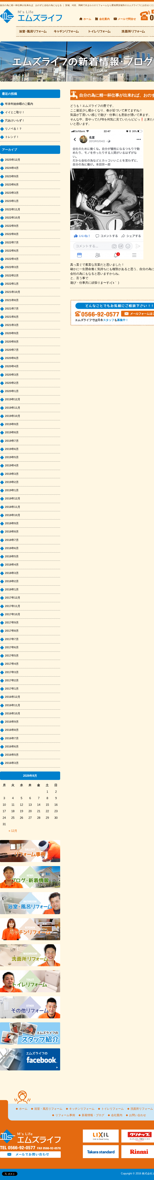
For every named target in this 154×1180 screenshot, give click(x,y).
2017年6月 (12, 647)
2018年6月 (12, 548)
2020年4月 (12, 366)
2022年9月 (12, 225)
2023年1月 (12, 201)
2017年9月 (12, 622)
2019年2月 (12, 482)
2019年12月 (12, 399)
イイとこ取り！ (15, 112)
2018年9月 (12, 523)
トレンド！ (12, 136)
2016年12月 (12, 696)
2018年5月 (12, 556)
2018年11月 (12, 506)
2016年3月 (12, 762)
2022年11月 (12, 209)
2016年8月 (12, 729)
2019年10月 (12, 416)
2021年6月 (12, 316)
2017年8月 (12, 630)
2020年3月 (12, 374)
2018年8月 (12, 531)
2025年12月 (12, 159)
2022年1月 (12, 283)
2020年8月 (12, 341)
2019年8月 (12, 432)
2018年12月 (12, 498)
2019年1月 (12, 490)
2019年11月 (12, 407)
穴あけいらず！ (15, 120)
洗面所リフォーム (142, 1108)
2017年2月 (12, 680)
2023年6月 (12, 184)
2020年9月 (12, 333)
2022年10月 (12, 217)
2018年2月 (12, 581)
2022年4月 (12, 258)
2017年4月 (12, 663)
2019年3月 (12, 473)
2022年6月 (12, 250)
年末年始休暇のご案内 (19, 103)
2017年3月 (12, 672)
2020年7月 (12, 349)
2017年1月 (12, 688)
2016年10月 (12, 713)
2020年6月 (12, 358)
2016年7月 (12, 738)
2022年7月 (12, 242)
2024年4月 (12, 167)
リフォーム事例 (65, 1115)
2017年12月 (12, 597)
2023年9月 (12, 176)
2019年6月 (12, 449)
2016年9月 (12, 721)
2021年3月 (12, 325)
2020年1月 (12, 391)
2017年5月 (12, 655)
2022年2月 (12, 275)
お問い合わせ (137, 1115)
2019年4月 (12, 465)
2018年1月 (12, 589)
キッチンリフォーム (81, 1108)
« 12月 (13, 830)
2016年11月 (12, 705)
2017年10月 (12, 614)
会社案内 (104, 18)
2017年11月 (12, 606)
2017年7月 (12, 639)
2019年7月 (12, 440)
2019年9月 (12, 424)
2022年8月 (12, 234)
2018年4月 (12, 564)
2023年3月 (12, 192)
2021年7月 (12, 308)
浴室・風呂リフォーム (48, 1108)
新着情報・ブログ (93, 1115)
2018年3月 (12, 573)
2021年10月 (12, 291)
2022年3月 (12, 267)
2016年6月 (12, 746)
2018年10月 (12, 515)
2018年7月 (12, 540)
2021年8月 (12, 300)
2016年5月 (12, 754)
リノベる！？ (13, 128)
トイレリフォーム (112, 1108)
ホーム (87, 18)
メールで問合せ (127, 18)
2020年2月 (12, 382)
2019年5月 (12, 457)
